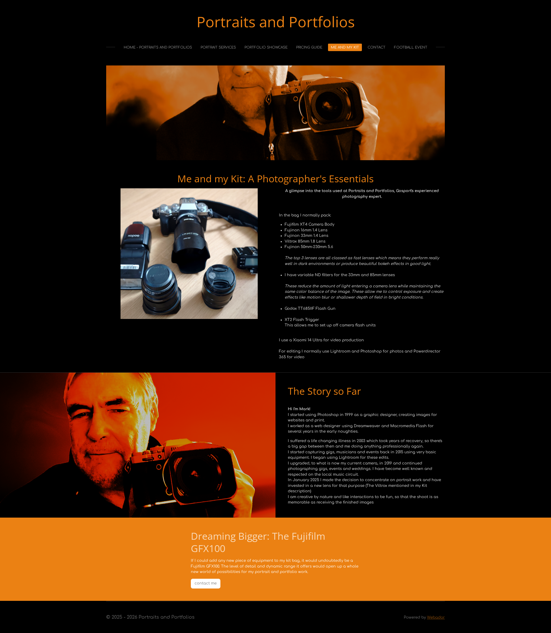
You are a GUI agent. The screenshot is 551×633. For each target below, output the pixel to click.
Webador (436, 617)
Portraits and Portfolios (276, 21)
